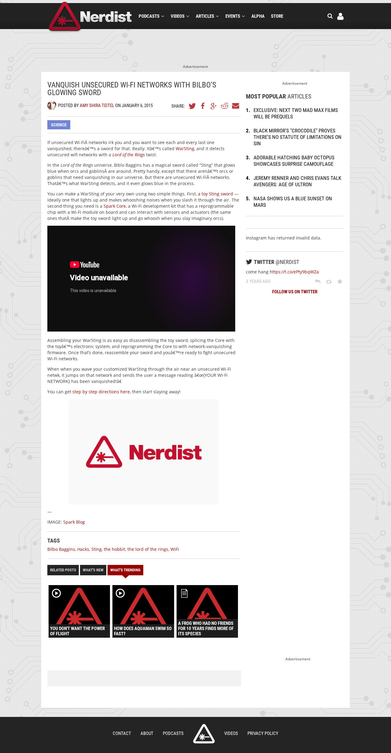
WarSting (185, 148)
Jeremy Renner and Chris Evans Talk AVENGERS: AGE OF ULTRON (297, 181)
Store (277, 16)
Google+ (214, 105)
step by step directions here (101, 392)
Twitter (192, 105)
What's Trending (125, 570)
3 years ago (258, 281)
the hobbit (114, 549)
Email (235, 105)
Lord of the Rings (128, 155)
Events (232, 16)
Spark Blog (74, 522)
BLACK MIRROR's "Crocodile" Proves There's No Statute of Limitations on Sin (298, 137)
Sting (96, 549)
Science (59, 124)
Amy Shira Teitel (97, 105)
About (147, 733)
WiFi (174, 549)
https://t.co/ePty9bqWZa (294, 272)
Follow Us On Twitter (294, 292)
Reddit (224, 105)
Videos (178, 16)
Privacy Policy (262, 733)
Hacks (83, 549)
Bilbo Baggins (61, 549)
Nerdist (90, 17)
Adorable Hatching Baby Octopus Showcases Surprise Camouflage (294, 160)
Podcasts (149, 16)
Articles (205, 16)
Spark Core (115, 206)
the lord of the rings (147, 549)
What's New (93, 570)
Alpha (258, 16)
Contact (122, 733)
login (340, 16)
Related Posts (63, 570)
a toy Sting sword (215, 194)
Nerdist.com (204, 734)
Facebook (203, 105)
